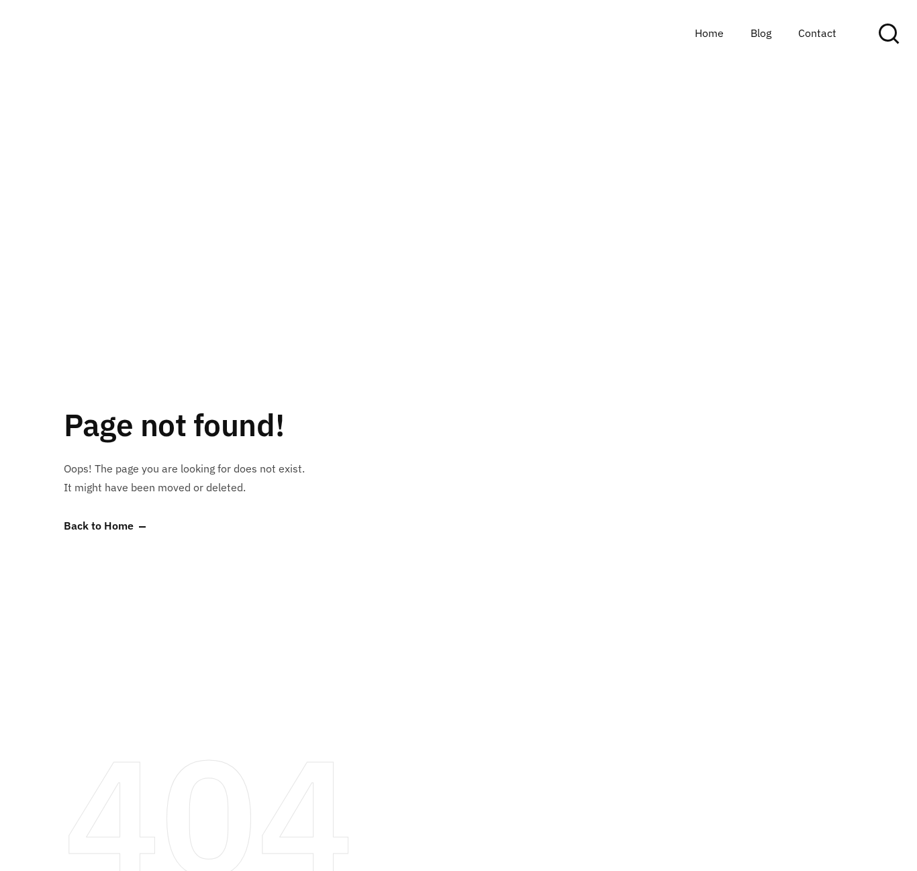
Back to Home (99, 526)
